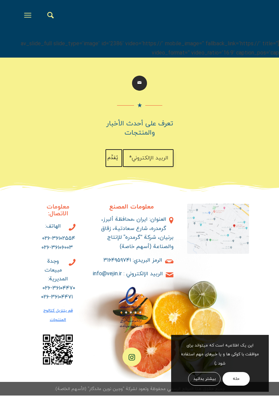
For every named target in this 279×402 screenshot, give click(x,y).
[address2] (218, 229)
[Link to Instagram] (131, 356)
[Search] (47, 15)
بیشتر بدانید (204, 379)
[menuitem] (47, 15)
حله (236, 379)
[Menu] (29, 15)
